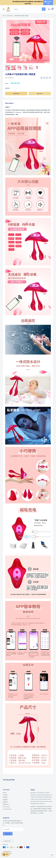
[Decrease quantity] (12, 88)
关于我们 (5, 795)
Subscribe (7, 833)
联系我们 (5, 797)
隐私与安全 (6, 804)
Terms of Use (6, 806)
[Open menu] (3, 9)
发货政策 (5, 802)
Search (4, 792)
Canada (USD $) (7, 841)
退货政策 (5, 799)
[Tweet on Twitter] (47, 78)
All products (9, 15)
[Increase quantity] (20, 88)
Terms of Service (7, 809)
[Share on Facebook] (41, 78)
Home (4, 15)
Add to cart (16, 93)
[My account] (49, 9)
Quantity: (7, 88)
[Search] (44, 9)
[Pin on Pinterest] (44, 78)
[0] (52, 9)
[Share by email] (50, 78)
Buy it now (39, 93)
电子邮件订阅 (49, 2)
